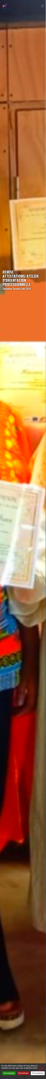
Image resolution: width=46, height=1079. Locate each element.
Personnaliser (38, 1073)
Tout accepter (9, 1073)
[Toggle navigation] (42, 6)
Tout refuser (23, 1073)
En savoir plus (41, 1068)
